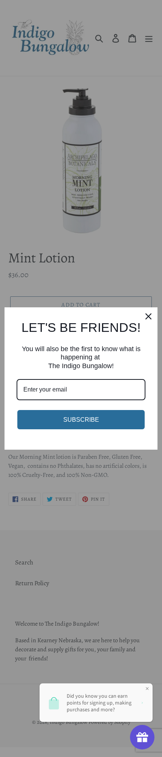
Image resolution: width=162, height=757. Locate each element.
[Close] (148, 316)
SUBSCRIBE (81, 419)
